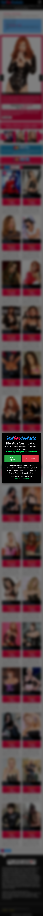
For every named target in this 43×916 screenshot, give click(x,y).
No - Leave (30, 458)
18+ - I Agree (12, 458)
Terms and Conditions (21, 479)
